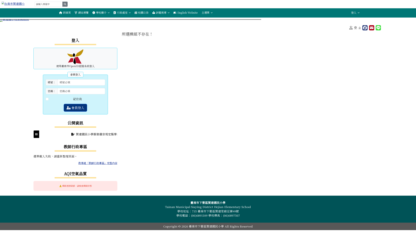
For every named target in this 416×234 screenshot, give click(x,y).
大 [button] (351, 27)
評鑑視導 (161, 12)
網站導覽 (83, 12)
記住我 (77, 99)
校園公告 (143, 12)
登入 (353, 12)
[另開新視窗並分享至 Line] (378, 27)
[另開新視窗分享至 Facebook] (365, 27)
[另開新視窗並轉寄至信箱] (371, 27)
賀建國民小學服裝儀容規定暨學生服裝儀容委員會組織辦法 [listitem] (109, 134)
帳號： (52, 82)
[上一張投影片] (8, 21)
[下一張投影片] (408, 21)
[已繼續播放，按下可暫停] (36, 134)
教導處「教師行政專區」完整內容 (97, 163)
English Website (187, 12)
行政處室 (122, 12)
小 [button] (359, 27)
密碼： (52, 91)
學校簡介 (101, 12)
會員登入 (77, 107)
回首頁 (67, 12)
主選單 (205, 12)
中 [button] (355, 27)
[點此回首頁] (208, 20)
